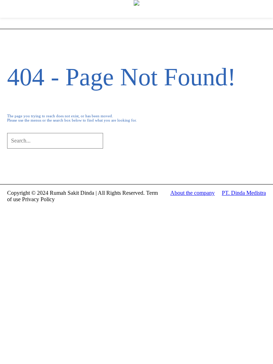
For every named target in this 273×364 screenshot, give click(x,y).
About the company (192, 193)
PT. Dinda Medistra (244, 193)
